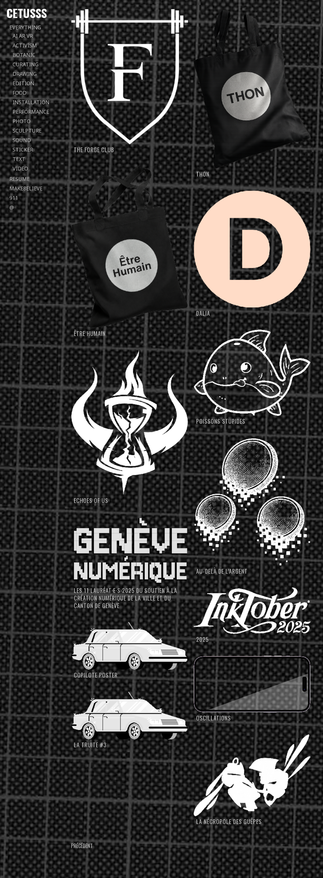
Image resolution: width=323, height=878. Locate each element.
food (19, 92)
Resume (19, 179)
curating (25, 64)
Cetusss (26, 12)
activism (25, 45)
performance (31, 111)
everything (25, 27)
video (20, 168)
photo (22, 121)
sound (22, 140)
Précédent (82, 846)
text (19, 159)
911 (13, 197)
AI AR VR (23, 36)
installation (31, 102)
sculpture (27, 130)
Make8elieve (26, 188)
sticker (23, 149)
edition (23, 83)
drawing (25, 73)
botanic (24, 54)
